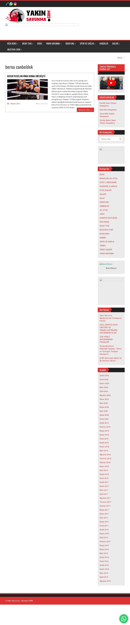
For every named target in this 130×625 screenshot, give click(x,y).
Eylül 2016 (104, 537)
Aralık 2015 (104, 565)
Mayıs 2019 (104, 430)
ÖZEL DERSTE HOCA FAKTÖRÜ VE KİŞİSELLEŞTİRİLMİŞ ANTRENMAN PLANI (109, 328)
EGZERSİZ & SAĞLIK (108, 186)
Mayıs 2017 (104, 509)
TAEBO (102, 245)
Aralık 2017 (104, 482)
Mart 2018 (104, 470)
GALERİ (115, 43)
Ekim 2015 (104, 573)
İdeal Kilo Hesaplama (108, 109)
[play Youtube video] (111, 83)
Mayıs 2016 (104, 545)
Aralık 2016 (104, 529)
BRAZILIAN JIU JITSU (108, 178)
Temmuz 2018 (105, 458)
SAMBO (103, 237)
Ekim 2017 (104, 490)
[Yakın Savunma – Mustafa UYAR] (28, 15)
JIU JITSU (104, 210)
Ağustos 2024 (105, 395)
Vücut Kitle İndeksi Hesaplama (107, 115)
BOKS (39, 43)
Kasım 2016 (104, 533)
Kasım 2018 (104, 446)
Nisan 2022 (104, 399)
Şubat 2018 (104, 474)
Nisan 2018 (104, 466)
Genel (102, 198)
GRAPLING (70, 43)
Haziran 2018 (105, 462)
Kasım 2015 (104, 569)
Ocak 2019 (104, 438)
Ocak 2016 (104, 561)
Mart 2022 (104, 403)
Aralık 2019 (104, 423)
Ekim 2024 (104, 387)
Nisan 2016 (104, 549)
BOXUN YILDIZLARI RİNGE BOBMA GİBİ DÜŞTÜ (26, 76)
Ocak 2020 (104, 419)
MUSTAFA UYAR (13, 49)
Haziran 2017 (105, 506)
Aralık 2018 (104, 442)
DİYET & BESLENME (108, 182)
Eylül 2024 (104, 391)
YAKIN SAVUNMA (53, 43)
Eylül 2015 (104, 577)
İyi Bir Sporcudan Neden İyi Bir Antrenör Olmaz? (110, 359)
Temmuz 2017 (105, 502)
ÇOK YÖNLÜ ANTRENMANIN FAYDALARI (106, 339)
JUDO (102, 214)
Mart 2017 (104, 517)
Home (119, 57)
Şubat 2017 (104, 521)
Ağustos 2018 (105, 454)
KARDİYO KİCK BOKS (108, 218)
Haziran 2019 (105, 427)
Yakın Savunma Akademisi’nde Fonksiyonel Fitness (110, 318)
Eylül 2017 (104, 494)
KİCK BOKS (12, 43)
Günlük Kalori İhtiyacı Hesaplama (108, 104)
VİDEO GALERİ (106, 249)
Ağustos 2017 (105, 498)
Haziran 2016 (105, 541)
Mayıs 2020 (104, 407)
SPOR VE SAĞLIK (87, 43)
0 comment (43, 103)
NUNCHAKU (105, 233)
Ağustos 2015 (105, 581)
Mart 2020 (104, 411)
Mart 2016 (104, 553)
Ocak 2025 (104, 379)
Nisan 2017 (104, 513)
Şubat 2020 (104, 415)
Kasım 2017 (104, 486)
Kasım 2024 (104, 383)
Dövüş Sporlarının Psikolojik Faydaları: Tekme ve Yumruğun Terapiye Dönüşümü (110, 350)
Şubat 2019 (104, 434)
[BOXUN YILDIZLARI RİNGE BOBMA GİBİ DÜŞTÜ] (27, 90)
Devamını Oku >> (85, 109)
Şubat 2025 (104, 375)
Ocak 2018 (104, 478)
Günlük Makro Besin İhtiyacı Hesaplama (108, 121)
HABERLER (104, 43)
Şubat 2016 (104, 557)
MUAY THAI (27, 43)
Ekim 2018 (104, 450)
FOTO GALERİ (105, 190)
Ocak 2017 (104, 525)
